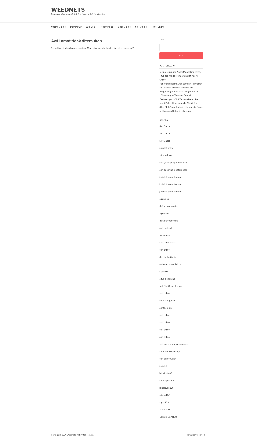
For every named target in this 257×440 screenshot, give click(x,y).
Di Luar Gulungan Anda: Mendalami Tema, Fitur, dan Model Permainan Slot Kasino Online (180, 76)
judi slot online (166, 148)
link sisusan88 (166, 387)
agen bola (164, 199)
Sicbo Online (124, 26)
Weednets (68, 9)
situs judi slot (166, 155)
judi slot (163, 366)
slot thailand (165, 228)
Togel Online (157, 26)
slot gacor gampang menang (174, 344)
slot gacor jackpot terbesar (173, 162)
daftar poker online (168, 206)
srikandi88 (164, 395)
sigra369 (164, 402)
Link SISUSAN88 (168, 417)
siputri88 (164, 271)
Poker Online (106, 26)
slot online (164, 249)
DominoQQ (76, 26)
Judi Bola (90, 26)
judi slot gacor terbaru (170, 177)
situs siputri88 (166, 380)
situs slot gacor (167, 300)
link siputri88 (165, 373)
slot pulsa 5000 (167, 242)
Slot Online (141, 26)
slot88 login (165, 308)
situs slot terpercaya (169, 351)
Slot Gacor (164, 126)
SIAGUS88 (165, 409)
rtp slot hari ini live (168, 257)
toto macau (165, 235)
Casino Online (58, 26)
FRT (204, 435)
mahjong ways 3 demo (170, 264)
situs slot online (167, 279)
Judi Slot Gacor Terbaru (170, 286)
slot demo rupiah (167, 358)
